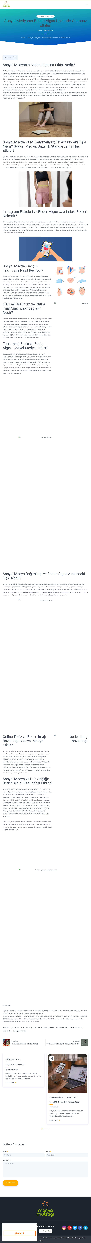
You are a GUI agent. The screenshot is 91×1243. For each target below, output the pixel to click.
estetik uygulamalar (32, 1027)
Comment (6, 1160)
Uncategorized (71, 1097)
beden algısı (9, 1027)
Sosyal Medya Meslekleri (15, 1064)
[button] (36, 1224)
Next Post (76, 1041)
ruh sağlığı (8, 1031)
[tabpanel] (23, 1070)
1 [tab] (42, 1128)
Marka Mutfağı (12, 1070)
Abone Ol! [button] (19, 1233)
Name (5, 1152)
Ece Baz (19, 1027)
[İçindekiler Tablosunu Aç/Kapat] (14, 57)
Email (48, 1152)
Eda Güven (55, 1107)
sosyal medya (19, 1031)
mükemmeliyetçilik (64, 1027)
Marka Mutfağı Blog (45, 16)
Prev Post (15, 1041)
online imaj (78, 1027)
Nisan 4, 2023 (48, 30)
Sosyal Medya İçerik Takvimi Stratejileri (64, 1102)
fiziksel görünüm (48, 1027)
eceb (40, 30)
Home (23, 38)
